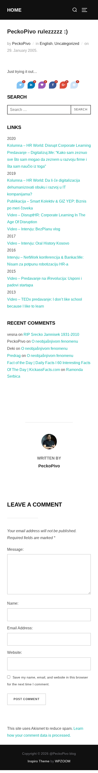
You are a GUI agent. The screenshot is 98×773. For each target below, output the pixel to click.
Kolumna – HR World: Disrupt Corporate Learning (49, 145)
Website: (14, 652)
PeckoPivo (21, 44)
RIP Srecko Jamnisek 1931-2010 (51, 334)
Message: (15, 549)
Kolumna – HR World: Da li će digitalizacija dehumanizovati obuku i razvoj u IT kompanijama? (43, 187)
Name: (12, 603)
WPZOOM (62, 761)
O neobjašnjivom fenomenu (55, 341)
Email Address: (20, 628)
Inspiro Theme (38, 761)
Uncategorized (66, 44)
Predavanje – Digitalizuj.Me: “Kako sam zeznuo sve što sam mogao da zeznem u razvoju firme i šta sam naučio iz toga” (47, 159)
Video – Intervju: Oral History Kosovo (38, 243)
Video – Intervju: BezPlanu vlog (33, 229)
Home (14, 10)
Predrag (14, 356)
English (46, 44)
